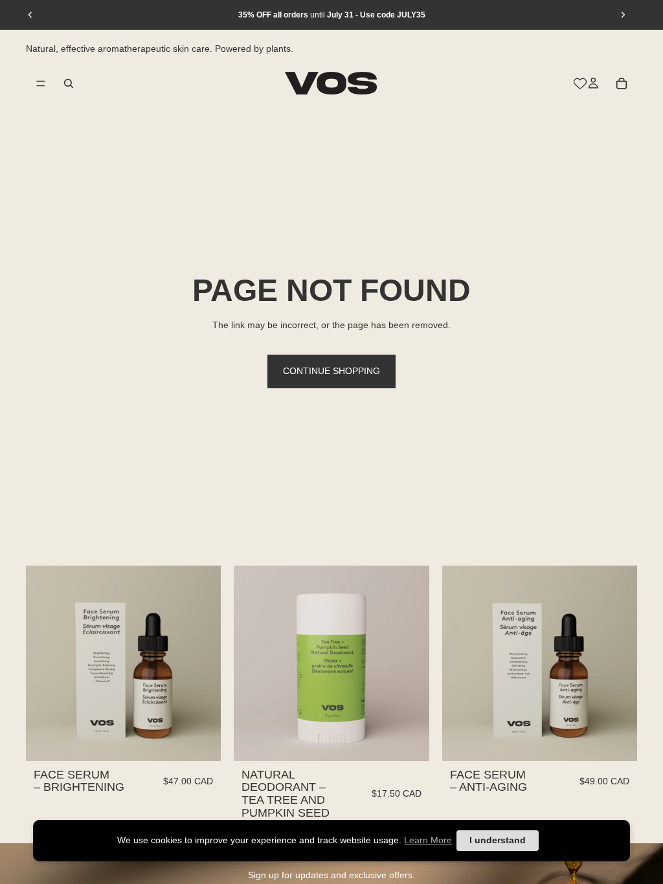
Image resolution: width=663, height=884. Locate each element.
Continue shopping (331, 371)
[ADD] (201, 741)
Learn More (428, 840)
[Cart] (621, 83)
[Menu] (41, 83)
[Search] (68, 83)
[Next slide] (623, 15)
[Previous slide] (30, 15)
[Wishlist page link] (580, 82)
